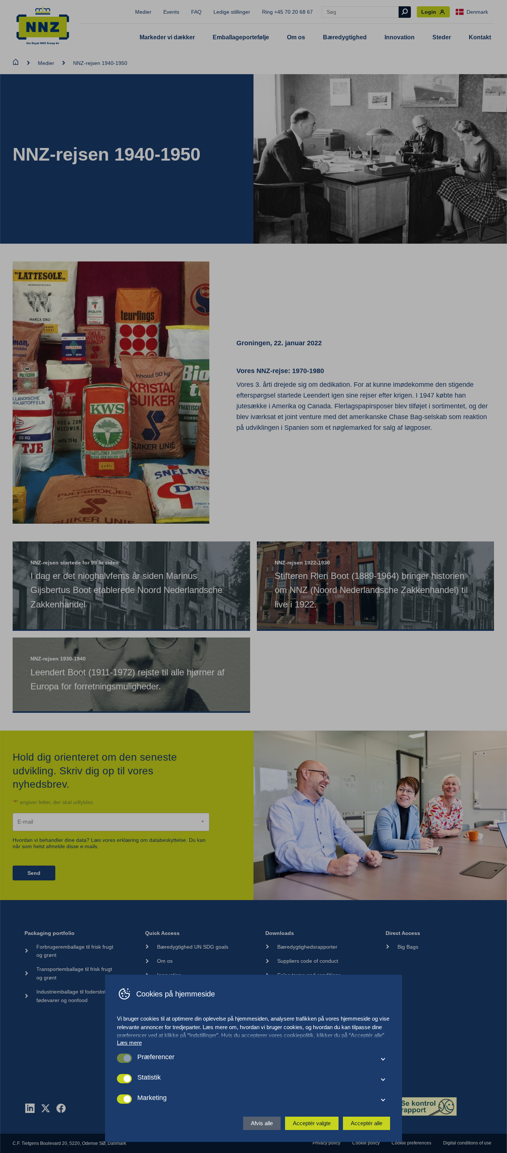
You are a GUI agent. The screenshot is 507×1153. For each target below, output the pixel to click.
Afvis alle (262, 1123)
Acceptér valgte (312, 1123)
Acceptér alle (366, 1123)
